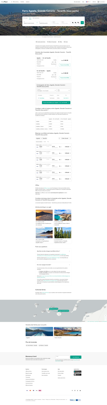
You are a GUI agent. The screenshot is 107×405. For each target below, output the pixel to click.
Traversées (28, 377)
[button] (41, 138)
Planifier (22, 1)
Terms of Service (58, 360)
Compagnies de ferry (30, 381)
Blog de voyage (29, 373)
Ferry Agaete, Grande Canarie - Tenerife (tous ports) (51, 36)
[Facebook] (72, 390)
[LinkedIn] (80, 390)
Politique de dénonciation (60, 399)
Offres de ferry (16, 1)
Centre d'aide (60, 373)
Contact (59, 375)
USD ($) (94, 1)
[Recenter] (105, 316)
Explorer (27, 1)
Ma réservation (77, 1)
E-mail (57, 356)
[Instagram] (75, 390)
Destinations (28, 375)
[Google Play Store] (77, 372)
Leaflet (88, 321)
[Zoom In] (105, 318)
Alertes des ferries (61, 377)
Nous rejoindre (45, 375)
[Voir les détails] (44, 359)
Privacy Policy (75, 359)
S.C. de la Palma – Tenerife (31, 345)
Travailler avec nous (46, 373)
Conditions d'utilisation (37, 399)
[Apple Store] (77, 374)
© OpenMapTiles (96, 321)
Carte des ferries (45, 292)
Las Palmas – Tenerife (43, 345)
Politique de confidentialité (50, 399)
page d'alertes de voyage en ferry (50, 280)
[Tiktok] (77, 390)
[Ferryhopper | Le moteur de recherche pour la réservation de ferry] (4, 1)
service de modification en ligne (53, 257)
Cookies (43, 399)
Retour (30, 17)
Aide (83, 1)
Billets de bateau (29, 36)
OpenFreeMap (92, 321)
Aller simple (25, 17)
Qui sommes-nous (45, 371)
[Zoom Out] (105, 320)
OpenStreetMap (104, 321)
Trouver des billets (64, 65)
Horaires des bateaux (30, 379)
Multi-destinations (36, 17)
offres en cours (47, 188)
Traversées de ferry (36, 36)
